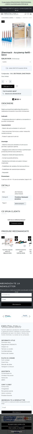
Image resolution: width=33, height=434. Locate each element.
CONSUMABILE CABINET (7, 17)
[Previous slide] (3, 316)
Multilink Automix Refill (21, 250)
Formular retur (6, 342)
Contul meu (5, 386)
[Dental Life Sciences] (25, 319)
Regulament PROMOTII (9, 344)
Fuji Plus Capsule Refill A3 (7, 250)
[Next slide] (29, 245)
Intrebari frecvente (7, 375)
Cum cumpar (5, 360)
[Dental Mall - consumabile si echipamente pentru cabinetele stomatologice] (11, 14)
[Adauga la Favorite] (17, 86)
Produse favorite (6, 395)
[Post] (16, 99)
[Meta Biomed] (8, 319)
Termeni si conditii (7, 349)
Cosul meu (4, 362)
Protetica (18, 17)
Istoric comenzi (6, 393)
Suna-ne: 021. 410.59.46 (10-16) (13, 93)
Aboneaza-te (16, 304)
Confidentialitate (6, 351)
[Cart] (30, 14)
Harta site (4, 377)
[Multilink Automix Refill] (21, 242)
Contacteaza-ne (6, 373)
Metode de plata (6, 364)
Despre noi (4, 346)
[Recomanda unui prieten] (20, 99)
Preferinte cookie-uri (16, 431)
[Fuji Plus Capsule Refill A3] (7, 242)
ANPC (3, 380)
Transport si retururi (7, 366)
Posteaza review (16, 223)
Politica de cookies (11, 419)
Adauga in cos (7, 86)
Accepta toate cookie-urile (16, 424)
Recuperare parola (7, 391)
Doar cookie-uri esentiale (17, 428)
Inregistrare (5, 389)
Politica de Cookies (7, 353)
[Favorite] (28, 14)
